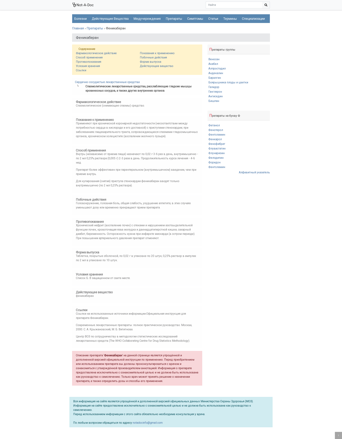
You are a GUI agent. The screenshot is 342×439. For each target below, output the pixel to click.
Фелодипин (216, 157)
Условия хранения (88, 66)
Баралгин (214, 77)
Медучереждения (147, 18)
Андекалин (215, 73)
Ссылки (81, 70)
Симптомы (195, 18)
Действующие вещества (110, 18)
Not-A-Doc (85, 5)
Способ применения (89, 57)
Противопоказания (88, 61)
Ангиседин (215, 96)
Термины (230, 18)
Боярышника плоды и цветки (228, 82)
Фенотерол (215, 130)
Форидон (214, 162)
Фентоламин (216, 134)
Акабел (213, 64)
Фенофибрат (216, 144)
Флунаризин (216, 153)
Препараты (174, 18)
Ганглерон (215, 91)
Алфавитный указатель (254, 172)
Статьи (213, 18)
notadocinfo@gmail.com (148, 422)
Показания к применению (157, 53)
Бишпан (213, 101)
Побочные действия (153, 57)
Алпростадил (217, 68)
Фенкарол (215, 139)
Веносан (213, 59)
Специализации (253, 18)
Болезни (80, 18)
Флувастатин (217, 148)
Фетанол (214, 125)
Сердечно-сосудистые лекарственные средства (107, 82)
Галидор (213, 87)
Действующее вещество (156, 66)
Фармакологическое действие (96, 53)
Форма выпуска (150, 61)
